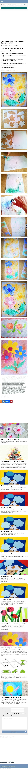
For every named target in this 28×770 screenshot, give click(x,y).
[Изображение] (23, 714)
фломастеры (4, 385)
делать (6, 388)
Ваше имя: (4, 708)
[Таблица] (3, 716)
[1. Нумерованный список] (16, 714)
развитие (8, 390)
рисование (13, 385)
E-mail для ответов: (6, 711)
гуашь (15, 381)
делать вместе (20, 388)
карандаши (8, 382)
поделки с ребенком (16, 387)
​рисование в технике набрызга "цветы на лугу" (10, 376)
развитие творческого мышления (12, 391)
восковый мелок (9, 384)
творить (25, 387)
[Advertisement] (14, 24)
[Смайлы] (12, 716)
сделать (9, 388)
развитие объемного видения (7, 392)
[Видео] (25, 714)
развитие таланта (16, 392)
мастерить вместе (21, 389)
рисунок (16, 385)
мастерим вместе (14, 389)
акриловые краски (22, 381)
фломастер (21, 384)
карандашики (17, 382)
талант (7, 393)
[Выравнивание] (10, 716)
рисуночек (20, 385)
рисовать (9, 385)
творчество (10, 386)
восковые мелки (16, 384)
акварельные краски (10, 381)
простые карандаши (10, 383)
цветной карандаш (17, 383)
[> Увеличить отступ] (21, 714)
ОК (14, 8)
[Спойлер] (7, 716)
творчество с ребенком (6, 389)
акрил (18, 381)
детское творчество (16, 386)
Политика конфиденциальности (8, 766)
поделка (3, 388)
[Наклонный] (10, 714)
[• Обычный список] (14, 714)
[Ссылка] (5, 716)
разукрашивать (5, 386)
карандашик (13, 382)
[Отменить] (3, 714)
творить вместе (15, 388)
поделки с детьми (8, 387)
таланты (10, 393)
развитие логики (22, 391)
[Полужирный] (7, 714)
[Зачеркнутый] (12, 714)
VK (3, 401)
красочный (4, 381)
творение (22, 387)
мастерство (4, 390)
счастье (13, 393)
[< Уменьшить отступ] (18, 714)
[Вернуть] (5, 714)
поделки (21, 386)
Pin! (11, 401)
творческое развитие (14, 390)
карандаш (4, 382)
